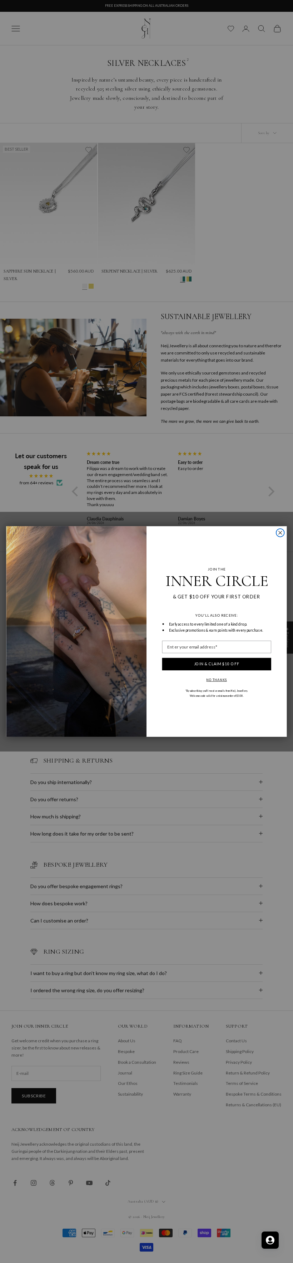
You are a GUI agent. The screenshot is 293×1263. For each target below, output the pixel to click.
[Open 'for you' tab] (270, 1240)
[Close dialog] (280, 533)
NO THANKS (216, 679)
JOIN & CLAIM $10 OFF (216, 664)
